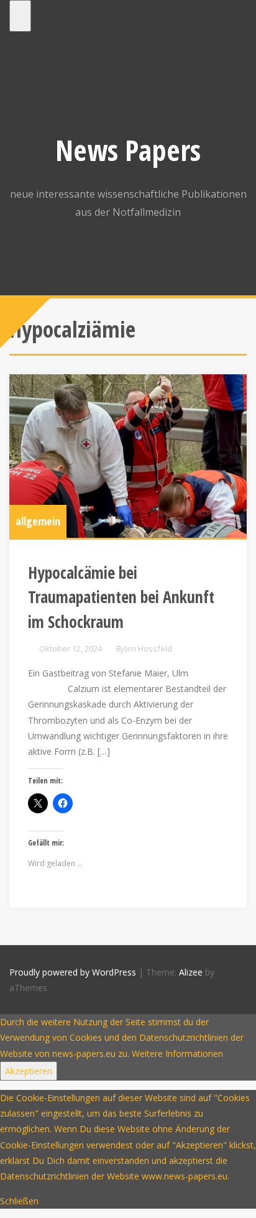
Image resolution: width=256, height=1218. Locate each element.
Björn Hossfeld (144, 648)
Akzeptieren (28, 1071)
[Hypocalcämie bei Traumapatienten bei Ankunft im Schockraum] (128, 456)
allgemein (38, 521)
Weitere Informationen (177, 1053)
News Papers (128, 150)
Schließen (19, 1201)
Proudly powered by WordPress (72, 972)
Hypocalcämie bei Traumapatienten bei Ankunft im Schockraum (121, 597)
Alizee (191, 972)
